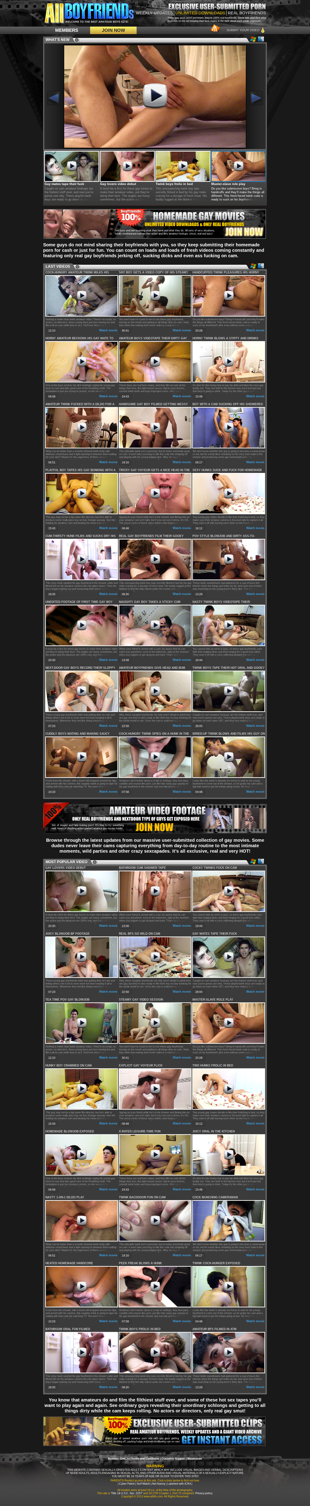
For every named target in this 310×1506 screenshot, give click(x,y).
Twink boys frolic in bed (174, 184)
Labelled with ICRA (179, 1483)
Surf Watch (143, 1483)
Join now (113, 30)
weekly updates (154, 13)
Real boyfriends (247, 13)
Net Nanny (158, 1483)
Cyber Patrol (127, 1483)
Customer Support (173, 1458)
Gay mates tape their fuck (64, 184)
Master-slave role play (228, 184)
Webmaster (194, 1458)
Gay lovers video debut (118, 184)
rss (214, 29)
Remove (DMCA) (119, 1458)
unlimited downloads (200, 13)
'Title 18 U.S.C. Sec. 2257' (127, 1493)
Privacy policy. (204, 1493)
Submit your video (243, 30)
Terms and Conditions (145, 1458)
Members (66, 30)
